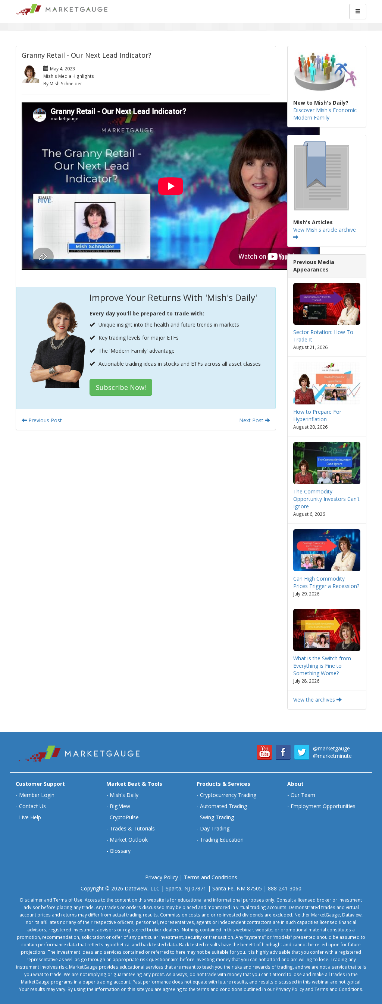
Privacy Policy (161, 877)
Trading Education (222, 839)
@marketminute (332, 755)
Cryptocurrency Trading (228, 794)
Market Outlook (129, 839)
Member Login (36, 794)
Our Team (303, 794)
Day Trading (214, 828)
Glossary (120, 850)
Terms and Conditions (210, 877)
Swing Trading (217, 817)
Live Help (30, 817)
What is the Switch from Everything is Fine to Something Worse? (322, 666)
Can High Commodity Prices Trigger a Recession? (326, 582)
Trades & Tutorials (132, 828)
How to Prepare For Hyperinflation (317, 415)
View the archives (314, 699)
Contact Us (32, 806)
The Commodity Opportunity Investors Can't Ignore (326, 499)
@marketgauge (331, 748)
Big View (120, 806)
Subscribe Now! (121, 387)
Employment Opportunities (323, 806)
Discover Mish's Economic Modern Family (325, 114)
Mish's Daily (124, 794)
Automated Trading (223, 806)
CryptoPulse (124, 817)
